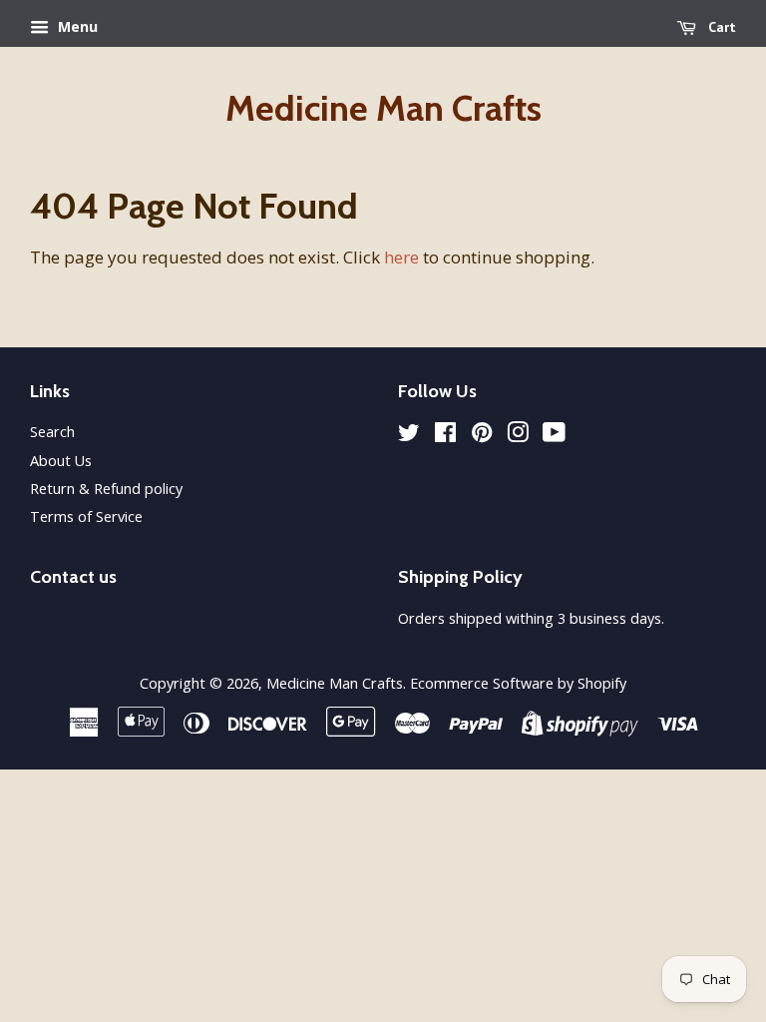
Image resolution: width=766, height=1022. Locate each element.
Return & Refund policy (106, 488)
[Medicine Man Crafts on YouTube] (554, 435)
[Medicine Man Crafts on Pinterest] (482, 435)
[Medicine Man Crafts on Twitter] (409, 435)
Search (52, 431)
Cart (720, 27)
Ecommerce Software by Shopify (518, 683)
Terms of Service (86, 516)
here (401, 257)
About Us (61, 460)
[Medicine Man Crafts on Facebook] (445, 435)
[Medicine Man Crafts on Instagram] (518, 435)
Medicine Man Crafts (383, 108)
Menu (76, 26)
